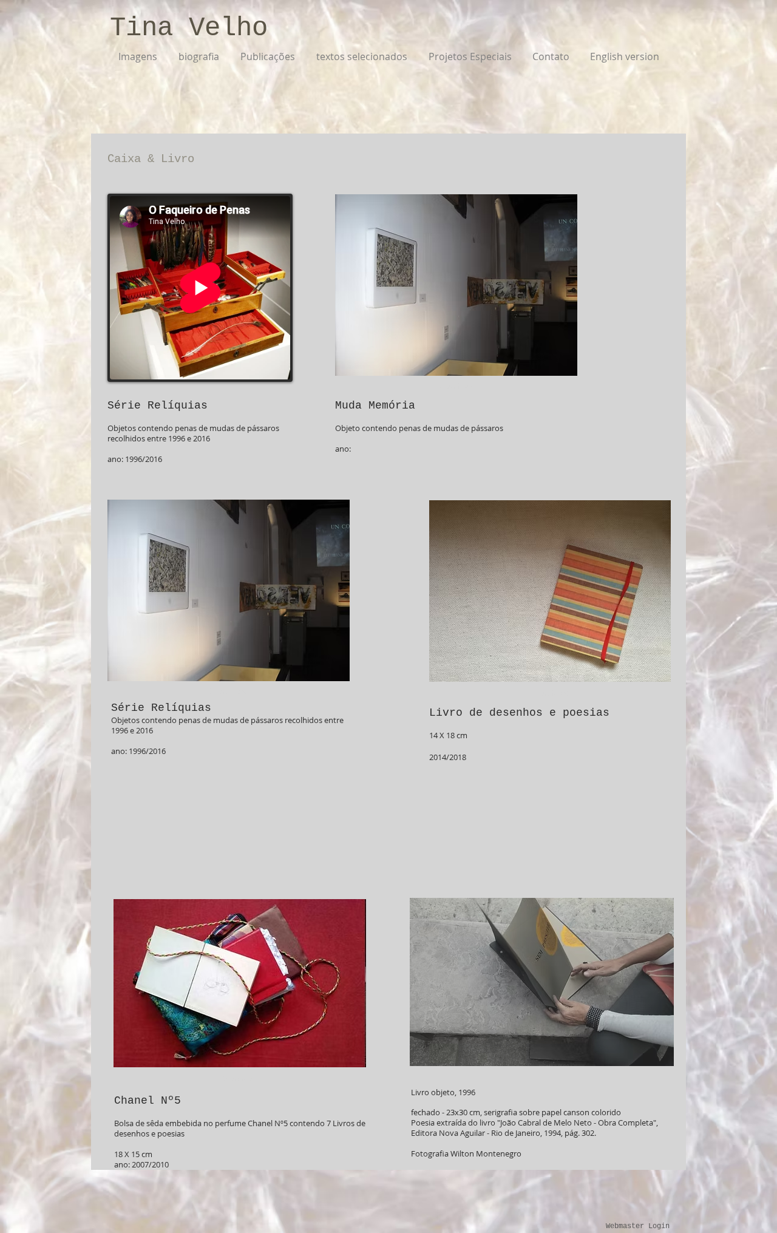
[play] (644, 1055)
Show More (456, 385)
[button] (456, 285)
